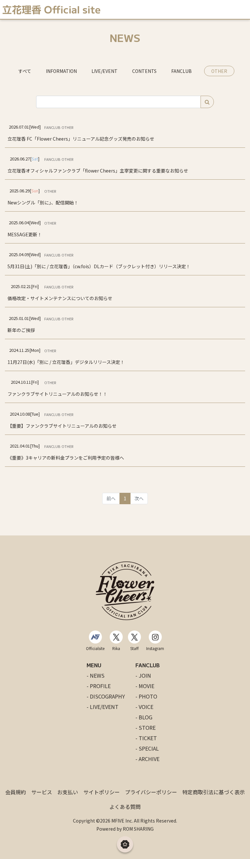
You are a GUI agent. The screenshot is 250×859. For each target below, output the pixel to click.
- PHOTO (146, 696)
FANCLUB (181, 71)
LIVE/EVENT (104, 71)
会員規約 (15, 792)
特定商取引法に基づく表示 (213, 792)
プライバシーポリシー (151, 792)
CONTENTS (144, 71)
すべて (24, 71)
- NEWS (95, 675)
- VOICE (144, 707)
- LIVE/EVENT (102, 707)
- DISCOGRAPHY (106, 696)
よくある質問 (125, 807)
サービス (41, 792)
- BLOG (143, 717)
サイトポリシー (101, 792)
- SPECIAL (147, 748)
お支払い (67, 792)
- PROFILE (99, 686)
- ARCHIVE (147, 759)
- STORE (145, 727)
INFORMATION (61, 71)
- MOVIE (144, 686)
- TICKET (146, 738)
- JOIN (143, 675)
